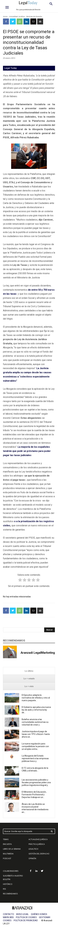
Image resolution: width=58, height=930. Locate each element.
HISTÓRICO (7, 884)
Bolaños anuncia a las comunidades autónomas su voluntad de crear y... (35, 722)
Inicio (5, 16)
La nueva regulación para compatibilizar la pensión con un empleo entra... (35, 746)
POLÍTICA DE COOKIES (26, 917)
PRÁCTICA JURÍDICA (37, 844)
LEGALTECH (33, 849)
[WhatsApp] (20, 21)
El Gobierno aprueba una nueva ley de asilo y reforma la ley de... (36, 710)
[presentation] (29, 671)
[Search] (52, 831)
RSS (4, 889)
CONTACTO (8, 914)
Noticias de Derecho (34, 16)
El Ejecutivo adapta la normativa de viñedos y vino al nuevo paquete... (36, 698)
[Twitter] (13, 21)
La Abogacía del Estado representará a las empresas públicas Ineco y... (35, 758)
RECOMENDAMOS (10, 893)
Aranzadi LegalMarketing (38, 652)
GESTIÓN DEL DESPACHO (39, 853)
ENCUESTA (7, 844)
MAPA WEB (8, 917)
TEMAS (5, 839)
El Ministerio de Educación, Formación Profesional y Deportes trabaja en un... (34, 794)
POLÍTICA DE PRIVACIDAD (26, 920)
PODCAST (7, 858)
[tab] (29, 671)
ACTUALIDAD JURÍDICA (38, 839)
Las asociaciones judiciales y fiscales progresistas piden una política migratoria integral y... (36, 782)
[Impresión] (40, 21)
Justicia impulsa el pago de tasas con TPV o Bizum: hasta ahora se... (36, 734)
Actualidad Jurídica (17, 16)
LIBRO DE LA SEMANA (12, 849)
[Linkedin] (26, 21)
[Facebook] (6, 21)
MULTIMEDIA (8, 853)
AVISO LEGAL (22, 914)
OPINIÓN (32, 858)
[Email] (33, 21)
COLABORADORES (10, 871)
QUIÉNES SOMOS (39, 914)
